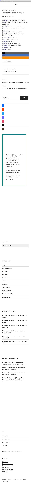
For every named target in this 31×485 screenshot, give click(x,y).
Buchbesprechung (7, 268)
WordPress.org (6, 445)
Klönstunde (5, 281)
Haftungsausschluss (7, 464)
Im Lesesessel (6, 278)
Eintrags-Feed (6, 439)
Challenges (5, 274)
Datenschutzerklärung (8, 465)
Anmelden (5, 436)
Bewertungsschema (7, 469)
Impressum (5, 462)
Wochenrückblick (10, 71)
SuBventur (5, 284)
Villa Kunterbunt (10, 69)
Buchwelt (4, 271)
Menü (16, 4)
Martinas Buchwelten (7, 362)
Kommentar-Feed (6, 442)
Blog (3, 265)
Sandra (4, 372)
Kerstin (13, 10)
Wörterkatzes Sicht (7, 294)
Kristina (4, 367)
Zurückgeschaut (6, 297)
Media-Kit (4, 471)
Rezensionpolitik (6, 467)
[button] (3, 53)
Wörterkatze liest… (7, 290)
